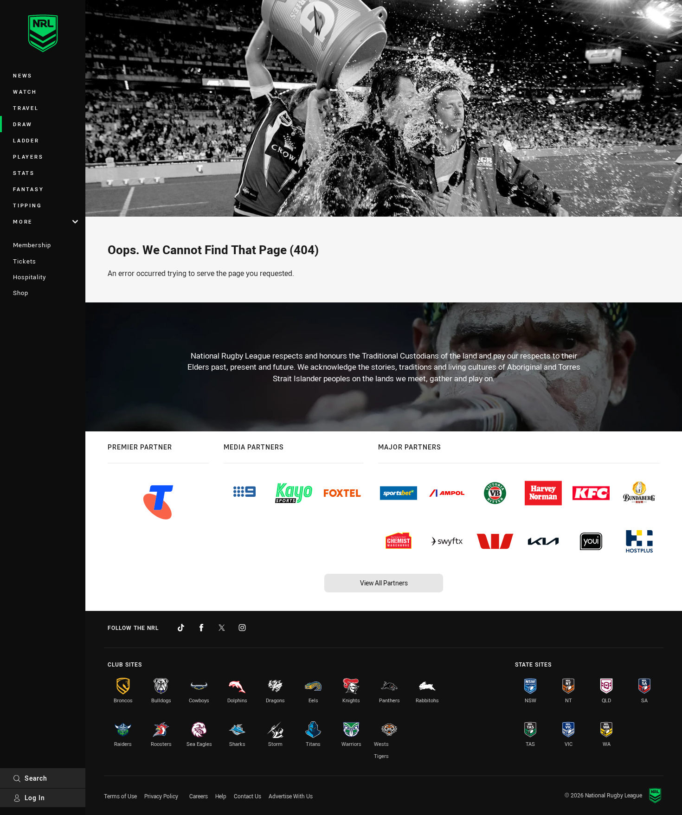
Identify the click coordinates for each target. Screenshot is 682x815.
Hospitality (29, 277)
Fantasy (28, 189)
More (22, 221)
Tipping (27, 205)
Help (220, 796)
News (22, 75)
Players (28, 156)
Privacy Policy (161, 796)
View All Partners (384, 582)
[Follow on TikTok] (181, 627)
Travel (26, 107)
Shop (20, 293)
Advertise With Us (291, 796)
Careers (198, 796)
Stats (24, 172)
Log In (35, 797)
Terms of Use (120, 796)
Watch (25, 91)
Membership (32, 245)
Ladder (26, 140)
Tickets (24, 261)
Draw (22, 124)
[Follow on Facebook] (201, 627)
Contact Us (247, 796)
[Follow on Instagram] (242, 627)
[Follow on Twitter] (221, 627)
